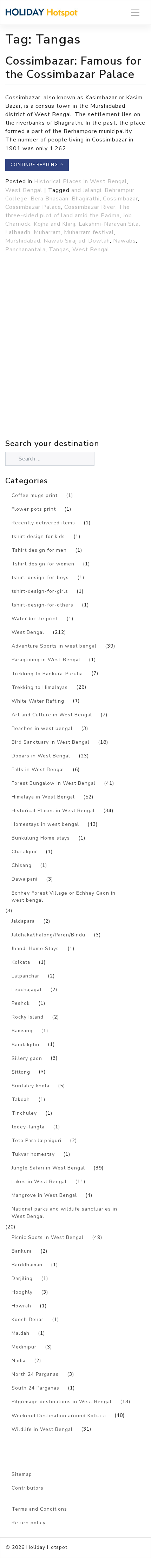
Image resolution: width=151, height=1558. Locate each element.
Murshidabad (22, 241)
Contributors (28, 1488)
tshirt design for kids (38, 536)
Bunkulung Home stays (41, 838)
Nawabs (124, 241)
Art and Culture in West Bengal (52, 714)
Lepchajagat (27, 989)
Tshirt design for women (43, 564)
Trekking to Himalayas (40, 687)
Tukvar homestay (33, 1154)
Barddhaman (27, 1264)
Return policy (29, 1522)
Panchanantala (25, 249)
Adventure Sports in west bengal (54, 646)
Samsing (22, 1030)
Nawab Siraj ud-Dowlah (77, 241)
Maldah (20, 1333)
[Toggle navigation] (135, 12)
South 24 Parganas (35, 1388)
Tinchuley (24, 1113)
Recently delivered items (43, 522)
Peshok (21, 1003)
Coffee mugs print (35, 495)
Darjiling (22, 1278)
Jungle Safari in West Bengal (48, 1168)
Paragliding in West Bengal (46, 659)
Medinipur (24, 1347)
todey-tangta (28, 1126)
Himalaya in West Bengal (43, 797)
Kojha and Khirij (55, 224)
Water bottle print (35, 618)
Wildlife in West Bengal (42, 1429)
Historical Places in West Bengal (80, 181)
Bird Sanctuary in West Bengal (51, 742)
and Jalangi (86, 190)
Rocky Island (28, 1017)
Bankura (22, 1251)
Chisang (22, 865)
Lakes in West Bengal (39, 1181)
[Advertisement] (75, 361)
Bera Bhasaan (49, 199)
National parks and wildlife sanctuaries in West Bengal (64, 1213)
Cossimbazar (120, 199)
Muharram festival (89, 232)
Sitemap (22, 1474)
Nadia (19, 1360)
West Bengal (23, 190)
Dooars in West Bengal (41, 756)
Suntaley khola (31, 1085)
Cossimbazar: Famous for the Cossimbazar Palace (73, 67)
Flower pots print (34, 509)
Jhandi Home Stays (35, 948)
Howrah (21, 1305)
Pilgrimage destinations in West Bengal (62, 1401)
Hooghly (22, 1292)
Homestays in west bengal (45, 824)
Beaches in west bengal (42, 728)
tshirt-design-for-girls (40, 591)
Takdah (21, 1099)
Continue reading (37, 164)
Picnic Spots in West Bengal (48, 1237)
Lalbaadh (18, 232)
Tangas (59, 249)
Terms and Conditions (39, 1509)
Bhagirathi (86, 199)
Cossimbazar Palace (33, 207)
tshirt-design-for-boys (40, 577)
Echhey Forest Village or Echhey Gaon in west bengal (64, 897)
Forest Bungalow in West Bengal (54, 783)
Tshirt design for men (39, 550)
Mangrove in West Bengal (44, 1195)
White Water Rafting (38, 701)
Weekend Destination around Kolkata (59, 1415)
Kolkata (21, 962)
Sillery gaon (27, 1058)
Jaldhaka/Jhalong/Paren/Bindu (48, 935)
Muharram (47, 232)
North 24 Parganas (35, 1374)
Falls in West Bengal (38, 769)
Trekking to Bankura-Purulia (47, 673)
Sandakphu (25, 1044)
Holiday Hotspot (46, 1547)
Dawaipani (25, 879)
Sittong (21, 1072)
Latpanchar (25, 976)
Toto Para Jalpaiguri (36, 1140)
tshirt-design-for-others (42, 605)
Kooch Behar (28, 1319)
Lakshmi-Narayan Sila (109, 224)
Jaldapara (23, 921)
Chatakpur (24, 851)
